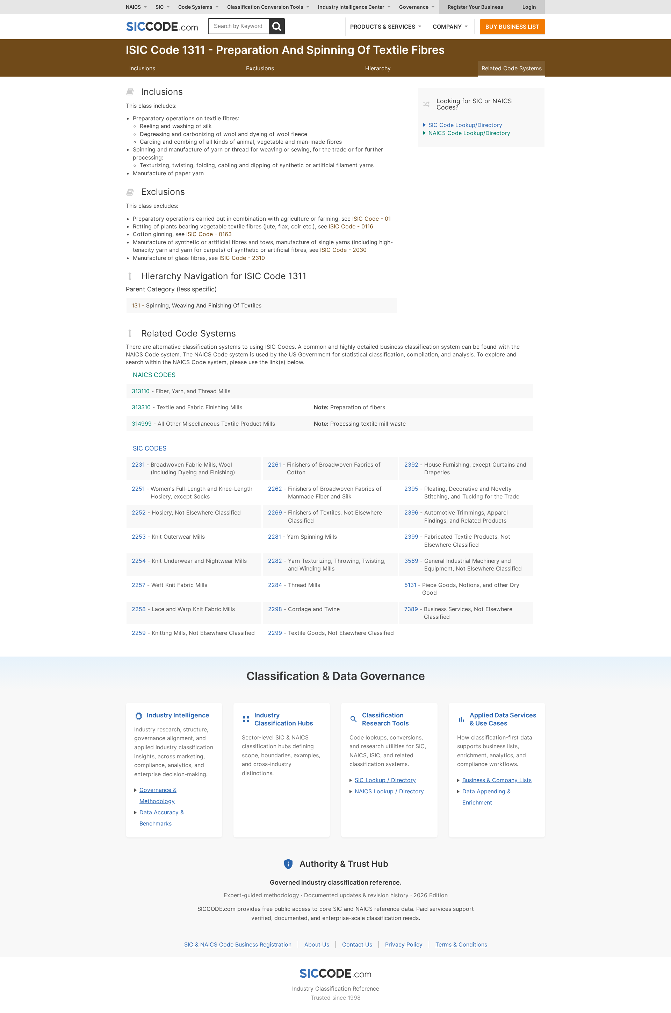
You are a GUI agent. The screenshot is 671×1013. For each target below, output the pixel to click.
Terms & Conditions (461, 944)
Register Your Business (475, 7)
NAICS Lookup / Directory (389, 791)
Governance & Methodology (157, 795)
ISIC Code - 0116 (351, 226)
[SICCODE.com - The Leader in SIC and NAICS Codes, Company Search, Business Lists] (169, 26)
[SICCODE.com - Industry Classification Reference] (335, 973)
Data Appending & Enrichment (486, 797)
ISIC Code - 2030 (343, 249)
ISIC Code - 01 (371, 218)
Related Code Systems (512, 68)
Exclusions (260, 68)
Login (529, 7)
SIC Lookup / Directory (385, 780)
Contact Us (357, 944)
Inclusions (142, 68)
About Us (316, 944)
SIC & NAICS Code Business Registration (237, 944)
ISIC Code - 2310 (242, 257)
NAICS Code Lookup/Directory (469, 132)
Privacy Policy (404, 944)
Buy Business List (512, 26)
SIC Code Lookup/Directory (465, 124)
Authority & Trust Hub (344, 864)
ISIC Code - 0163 (209, 234)
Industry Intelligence (178, 715)
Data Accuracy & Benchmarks (161, 818)
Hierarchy (378, 68)
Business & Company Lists (497, 780)
